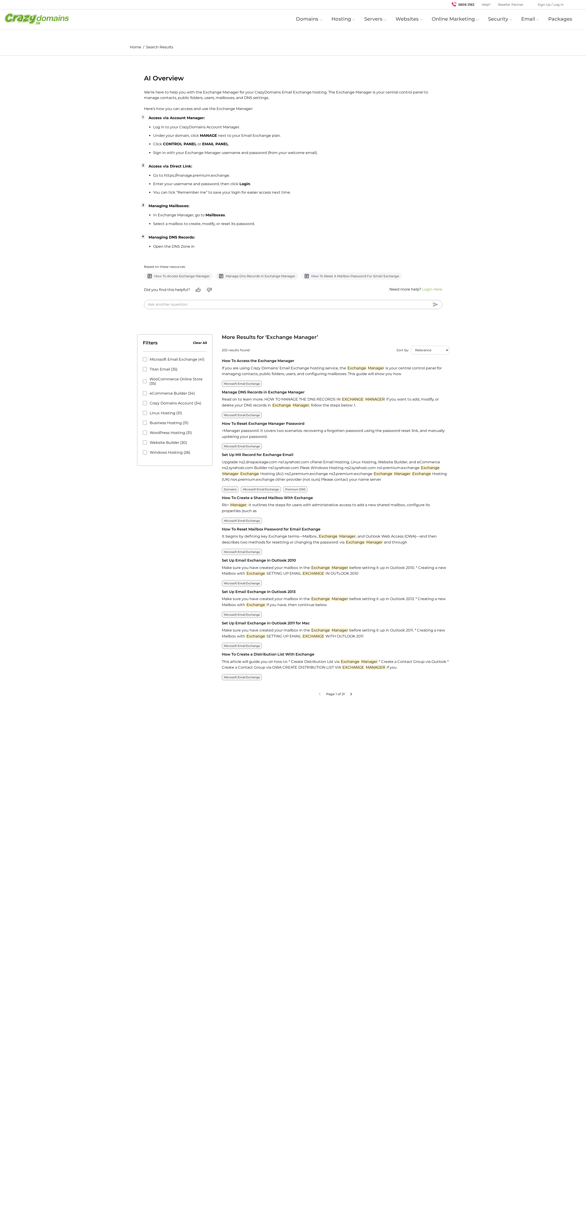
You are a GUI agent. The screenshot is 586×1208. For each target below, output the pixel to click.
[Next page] (351, 711)
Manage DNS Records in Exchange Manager (263, 409)
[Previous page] (319, 711)
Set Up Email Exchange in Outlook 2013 (259, 609)
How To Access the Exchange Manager (258, 378)
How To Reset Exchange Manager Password (263, 440)
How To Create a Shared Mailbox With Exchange (267, 515)
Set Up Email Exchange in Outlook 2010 (259, 577)
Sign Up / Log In (551, 5)
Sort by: (402, 367)
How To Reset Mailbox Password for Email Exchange (271, 546)
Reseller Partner (511, 5)
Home (135, 47)
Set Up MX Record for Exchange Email (257, 472)
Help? (486, 5)
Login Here (432, 306)
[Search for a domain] (573, 4)
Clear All (200, 360)
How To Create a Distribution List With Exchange (268, 671)
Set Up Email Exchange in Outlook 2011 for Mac (266, 640)
